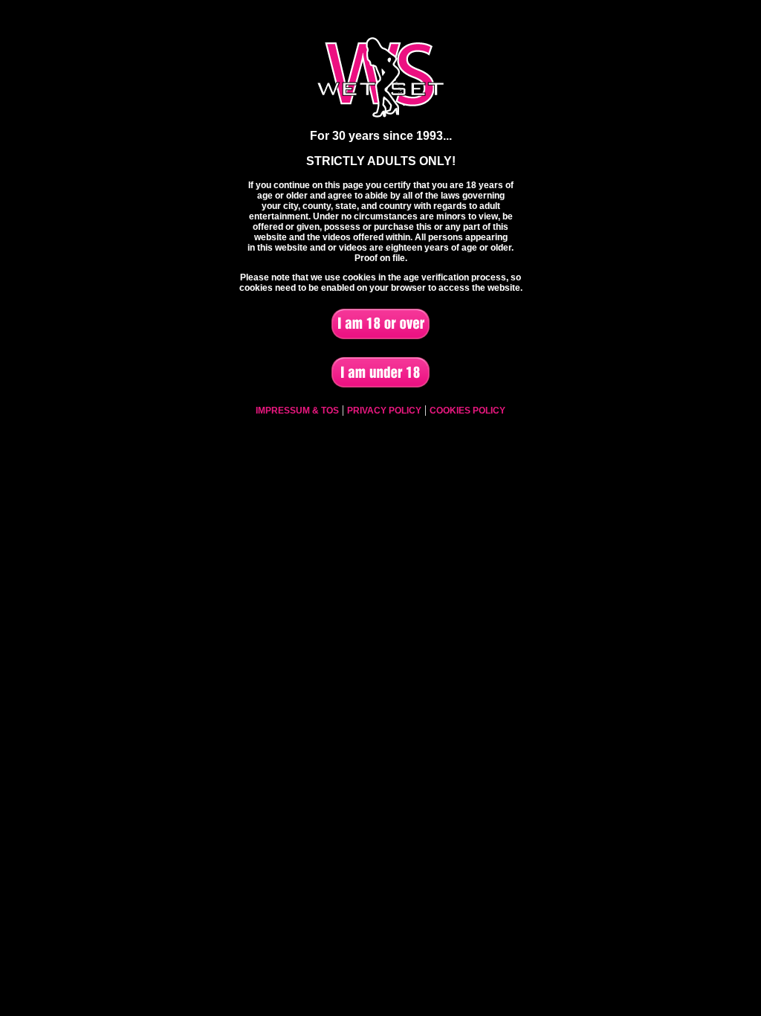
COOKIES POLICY (467, 410)
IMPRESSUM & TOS (297, 410)
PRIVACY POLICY (384, 410)
